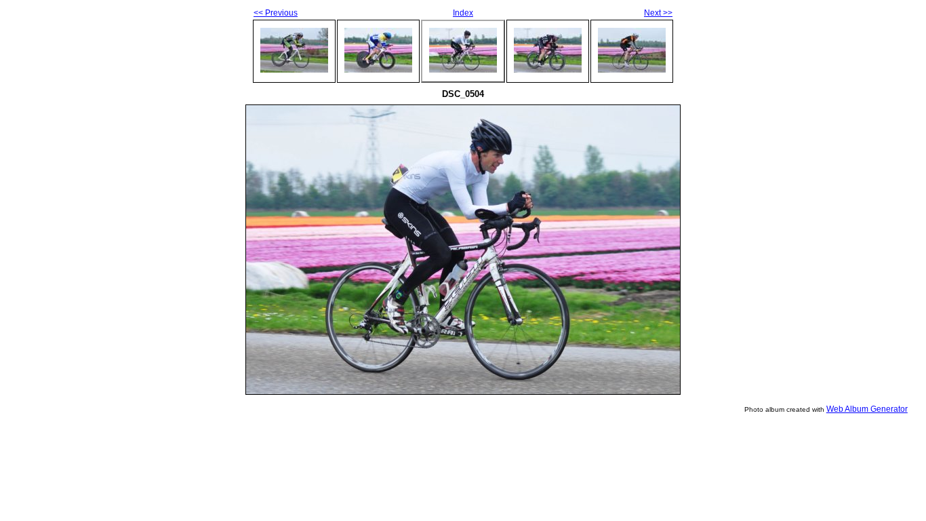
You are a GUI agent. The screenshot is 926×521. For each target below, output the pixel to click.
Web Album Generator (867, 409)
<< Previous (276, 13)
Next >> (658, 13)
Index (463, 13)
